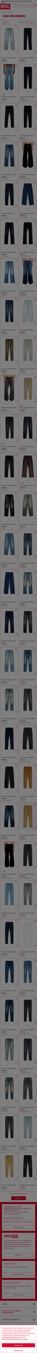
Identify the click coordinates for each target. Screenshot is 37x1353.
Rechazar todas (18, 1350)
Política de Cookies (22, 1339)
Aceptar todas (18, 1345)
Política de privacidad (8, 1339)
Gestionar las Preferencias (10, 1337)
